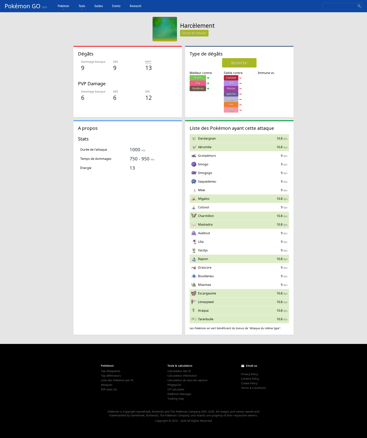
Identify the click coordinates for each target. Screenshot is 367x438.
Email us (251, 365)
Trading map (175, 398)
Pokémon (63, 6)
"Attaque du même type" (264, 328)
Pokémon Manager (179, 394)
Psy (198, 83)
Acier (231, 99)
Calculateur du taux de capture (187, 380)
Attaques (106, 385)
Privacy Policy (249, 374)
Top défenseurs (111, 375)
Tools (82, 6)
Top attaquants (110, 371)
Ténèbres (198, 88)
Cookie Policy (249, 383)
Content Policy (250, 378)
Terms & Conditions (253, 388)
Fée (231, 110)
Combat (231, 78)
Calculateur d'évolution (182, 375)
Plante (198, 78)
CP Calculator (175, 389)
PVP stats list (109, 389)
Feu (231, 104)
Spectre (231, 94)
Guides (98, 6)
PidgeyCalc (174, 385)
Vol (231, 83)
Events (116, 6)
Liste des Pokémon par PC (117, 380)
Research (135, 6)
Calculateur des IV (179, 371)
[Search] (359, 6)
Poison (231, 88)
